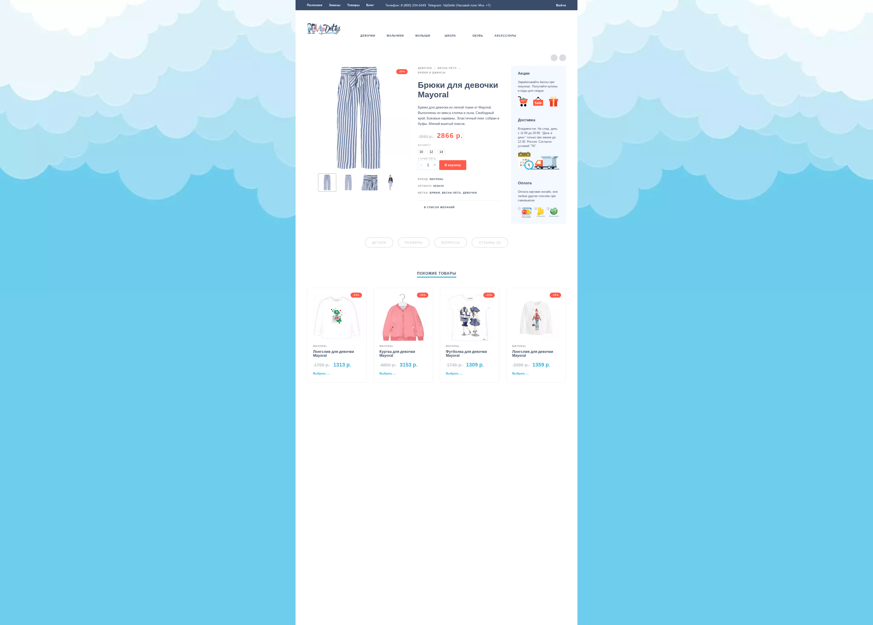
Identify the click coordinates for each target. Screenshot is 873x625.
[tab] (379, 243)
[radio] (421, 151)
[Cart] (563, 29)
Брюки (435, 192)
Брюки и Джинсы (432, 72)
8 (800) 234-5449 (413, 5)
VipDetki (449, 5)
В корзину (453, 165)
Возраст (424, 145)
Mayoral (437, 179)
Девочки (425, 68)
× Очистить (427, 158)
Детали (379, 242)
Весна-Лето (447, 68)
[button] (550, 29)
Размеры (414, 242)
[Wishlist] (537, 29)
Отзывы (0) (490, 242)
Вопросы (450, 242)
